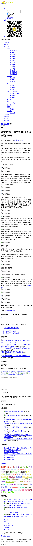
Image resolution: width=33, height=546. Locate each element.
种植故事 (12, 310)
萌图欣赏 (6, 116)
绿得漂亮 (15, 487)
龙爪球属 (12, 81)
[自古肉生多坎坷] (9, 431)
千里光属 (12, 103)
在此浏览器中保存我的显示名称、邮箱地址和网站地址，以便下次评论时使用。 (17, 397)
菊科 (8, 101)
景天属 (12, 52)
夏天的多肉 (15, 472)
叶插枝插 (21, 469)
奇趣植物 (25, 477)
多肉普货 (14, 474)
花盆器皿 (28, 487)
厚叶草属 (12, 54)
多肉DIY (6, 115)
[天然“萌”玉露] (8, 415)
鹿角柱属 (12, 80)
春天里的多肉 (19, 482)
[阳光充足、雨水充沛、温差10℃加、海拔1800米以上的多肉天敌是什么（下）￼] (16, 342)
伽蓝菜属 (12, 64)
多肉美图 (12, 477)
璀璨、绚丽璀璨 (18, 411)
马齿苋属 (12, 113)
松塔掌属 (12, 97)
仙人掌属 (12, 78)
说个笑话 (10, 490)
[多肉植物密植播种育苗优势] (12, 419)
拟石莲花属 (13, 50)
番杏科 (9, 83)
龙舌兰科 (9, 105)
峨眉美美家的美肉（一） (23, 356)
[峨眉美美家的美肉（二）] (8, 348)
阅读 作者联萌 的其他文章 (11, 328)
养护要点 (9, 469)
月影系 (26, 482)
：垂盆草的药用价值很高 (18, 507)
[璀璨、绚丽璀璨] (9, 411)
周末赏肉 (7, 472)
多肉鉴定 (19, 477)
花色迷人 (4, 490)
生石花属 (12, 85)
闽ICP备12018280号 (6, 536)
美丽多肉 (21, 487)
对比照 (11, 479)
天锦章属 (12, 66)
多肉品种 (6, 46)
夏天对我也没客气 (17, 352)
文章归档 (6, 527)
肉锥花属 (12, 87)
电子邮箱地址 (5, 393)
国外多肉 (7, 310)
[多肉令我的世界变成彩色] (12, 423)
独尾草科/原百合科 (12, 91)
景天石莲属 (13, 72)
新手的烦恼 (10, 482)
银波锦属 (12, 70)
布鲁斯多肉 (18, 479)
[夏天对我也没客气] (6, 352)
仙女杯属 (12, 62)
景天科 (9, 48)
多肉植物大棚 (21, 474)
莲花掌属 (12, 56)
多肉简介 (6, 43)
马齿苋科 (9, 111)
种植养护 (6, 44)
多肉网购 (5, 477)
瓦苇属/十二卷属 (15, 93)
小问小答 (6, 120)
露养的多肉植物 (8, 492)
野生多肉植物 (24, 490)
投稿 (5, 521)
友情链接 (6, 529)
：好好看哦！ (14, 512)
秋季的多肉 (12, 484)
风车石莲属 (13, 74)
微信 (5, 36)
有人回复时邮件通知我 (8, 404)
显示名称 (4, 389)
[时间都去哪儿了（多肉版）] (12, 439)
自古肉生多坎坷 (18, 431)
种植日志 (6, 118)
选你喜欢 (4, 463)
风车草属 (12, 58)
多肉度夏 (7, 474)
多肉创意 (23, 472)
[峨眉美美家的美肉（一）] (8, 356)
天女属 (12, 89)
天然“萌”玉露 (17, 415)
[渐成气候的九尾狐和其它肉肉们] (13, 435)
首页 (2, 124)
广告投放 (6, 523)
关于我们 (6, 520)
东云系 (11, 467)
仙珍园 (16, 467)
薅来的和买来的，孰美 (10, 333)
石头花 (6, 484)
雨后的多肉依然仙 (8, 331)
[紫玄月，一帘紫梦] (10, 427)
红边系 (9, 487)
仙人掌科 (9, 76)
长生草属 (12, 68)
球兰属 (12, 109)
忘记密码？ (10, 18)
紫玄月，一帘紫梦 (21, 427)
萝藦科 (9, 107)
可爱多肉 (15, 469)
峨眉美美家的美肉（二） (23, 348)
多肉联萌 (3, 3)
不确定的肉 (5, 467)
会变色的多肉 (24, 467)
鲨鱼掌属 (12, 95)
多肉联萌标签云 (8, 525)
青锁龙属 (12, 60)
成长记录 (25, 479)
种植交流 (20, 484)
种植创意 (27, 484)
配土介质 (17, 490)
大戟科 (9, 99)
